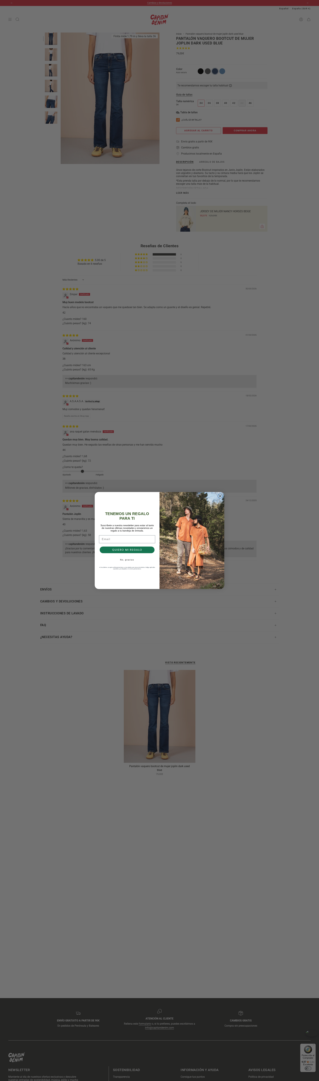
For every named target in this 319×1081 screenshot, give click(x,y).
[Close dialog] (220, 496)
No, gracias (127, 560)
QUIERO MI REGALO (127, 550)
